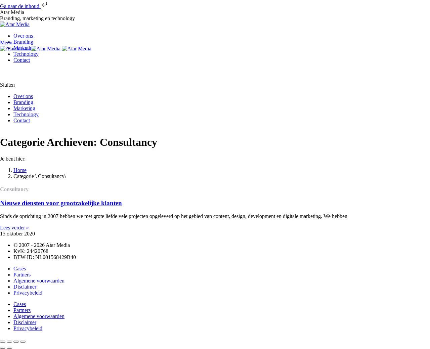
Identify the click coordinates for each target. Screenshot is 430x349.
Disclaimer (24, 287)
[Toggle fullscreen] (16, 342)
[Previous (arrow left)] (2, 348)
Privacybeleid (27, 293)
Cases (19, 268)
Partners (22, 274)
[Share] (9, 342)
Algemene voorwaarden (38, 280)
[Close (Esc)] (2, 342)
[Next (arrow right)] (9, 348)
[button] (215, 85)
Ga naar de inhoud (20, 6)
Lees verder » (14, 227)
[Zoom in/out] (23, 342)
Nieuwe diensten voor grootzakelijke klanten (61, 203)
